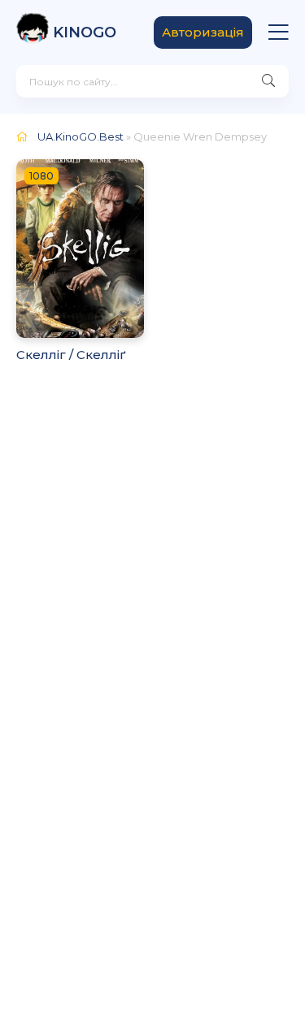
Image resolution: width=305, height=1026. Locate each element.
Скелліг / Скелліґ (71, 354)
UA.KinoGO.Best (80, 136)
